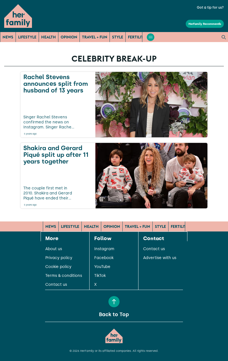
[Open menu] (150, 37)
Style (117, 37)
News (8, 37)
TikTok (100, 276)
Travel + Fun (94, 37)
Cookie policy (58, 267)
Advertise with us (159, 258)
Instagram (104, 249)
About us (53, 249)
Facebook (103, 258)
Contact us (56, 284)
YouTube (102, 267)
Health (48, 37)
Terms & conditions (63, 276)
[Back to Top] (114, 301)
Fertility (137, 37)
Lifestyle (27, 37)
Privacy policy (58, 258)
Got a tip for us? (210, 7)
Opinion (69, 37)
